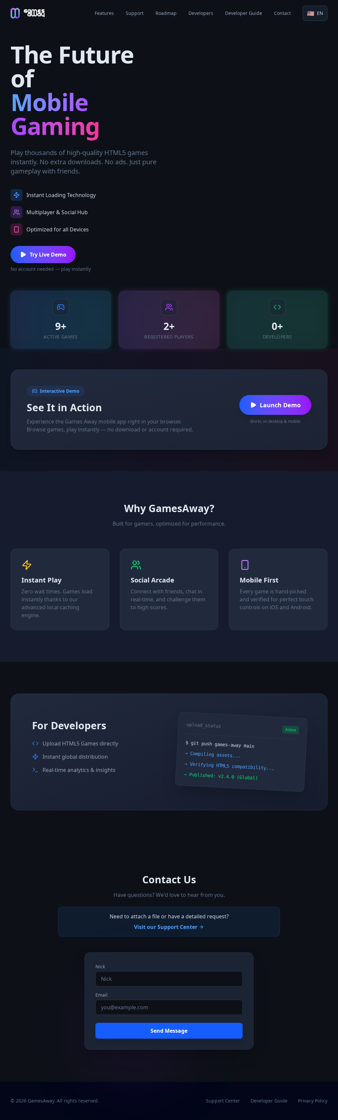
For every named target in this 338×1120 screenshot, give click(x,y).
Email (101, 995)
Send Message (169, 1030)
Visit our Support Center (165, 927)
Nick (100, 966)
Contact (282, 13)
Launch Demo (280, 405)
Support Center (223, 1101)
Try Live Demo (48, 254)
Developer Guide (243, 13)
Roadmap (166, 13)
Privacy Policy (312, 1101)
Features (104, 13)
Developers (200, 13)
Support (135, 13)
